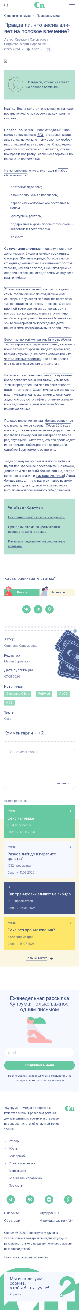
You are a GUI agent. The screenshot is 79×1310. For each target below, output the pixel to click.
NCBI (9, 702)
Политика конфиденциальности (26, 1257)
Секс (7, 718)
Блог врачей (17, 1156)
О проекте (11, 1213)
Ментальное (17, 1170)
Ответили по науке (22, 1163)
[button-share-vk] (26, 609)
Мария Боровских (33, 44)
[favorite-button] (48, 49)
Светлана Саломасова (31, 39)
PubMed (44, 693)
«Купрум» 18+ (49, 1213)
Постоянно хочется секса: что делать (36, 517)
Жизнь (11, 811)
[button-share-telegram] (38, 609)
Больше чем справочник (25, 1178)
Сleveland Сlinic (17, 693)
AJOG (63, 693)
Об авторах (12, 1220)
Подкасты (16, 1185)
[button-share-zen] (49, 1199)
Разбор (14, 1141)
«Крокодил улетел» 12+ (56, 1220)
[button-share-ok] (49, 609)
